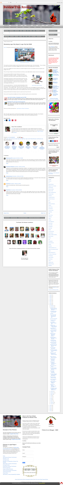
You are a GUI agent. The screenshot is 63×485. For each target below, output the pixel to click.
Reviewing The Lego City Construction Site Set (53, 345)
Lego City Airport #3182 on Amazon (37, 85)
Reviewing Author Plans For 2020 (53, 377)
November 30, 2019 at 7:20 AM (17, 158)
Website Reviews (51, 263)
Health (29, 36)
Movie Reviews (12, 30)
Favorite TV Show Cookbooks (53, 320)
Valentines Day (51, 262)
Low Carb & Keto (51, 231)
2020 (50, 303)
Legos (26, 138)
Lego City (5, 47)
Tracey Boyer (32, 27)
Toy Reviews (12, 36)
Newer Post (6, 213)
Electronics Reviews (52, 203)
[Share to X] (18, 137)
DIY (49, 200)
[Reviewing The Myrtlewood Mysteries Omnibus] (14, 145)
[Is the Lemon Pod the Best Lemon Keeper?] (21, 145)
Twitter (38, 131)
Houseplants (50, 226)
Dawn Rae (8, 183)
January (51, 403)
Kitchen (50, 229)
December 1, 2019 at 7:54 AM (19, 166)
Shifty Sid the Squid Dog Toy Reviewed (55, 79)
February (52, 402)
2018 (50, 405)
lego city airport (14, 138)
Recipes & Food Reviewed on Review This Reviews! (52, 334)
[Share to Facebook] (19, 137)
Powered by (52, 133)
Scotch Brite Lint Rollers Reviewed (53, 328)
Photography (38, 30)
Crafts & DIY (16, 36)
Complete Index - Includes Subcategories (34, 217)
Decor (21, 30)
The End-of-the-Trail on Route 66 (56, 75)
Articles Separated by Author (28, 479)
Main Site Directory (6, 217)
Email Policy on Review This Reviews (9, 466)
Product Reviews (6, 36)
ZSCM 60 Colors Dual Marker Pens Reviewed (53, 338)
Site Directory (20, 479)
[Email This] (17, 137)
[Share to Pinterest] (20, 137)
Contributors (52, 46)
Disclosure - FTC (6, 458)
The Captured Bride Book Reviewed (53, 311)
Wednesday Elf (28, 25)
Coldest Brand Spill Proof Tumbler (35, 147)
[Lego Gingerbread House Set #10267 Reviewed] (42, 145)
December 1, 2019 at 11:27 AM (18, 176)
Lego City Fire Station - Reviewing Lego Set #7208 (53, 385)
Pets (23, 36)
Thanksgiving (51, 255)
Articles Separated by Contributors (23, 217)
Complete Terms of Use (14, 433)
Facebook (15, 132)
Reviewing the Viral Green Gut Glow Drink (7, 147)
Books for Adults (51, 189)
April (51, 399)
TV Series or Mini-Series (52, 254)
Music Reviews (17, 30)
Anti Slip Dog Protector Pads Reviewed (55, 94)
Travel (34, 30)
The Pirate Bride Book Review (52, 348)
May (51, 398)
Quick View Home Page (14, 217)
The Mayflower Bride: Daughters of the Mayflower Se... (53, 389)
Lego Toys (23, 138)
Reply (7, 163)
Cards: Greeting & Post (52, 192)
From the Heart (39, 36)
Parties (50, 237)
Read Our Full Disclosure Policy (53, 289)
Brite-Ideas (34, 25)
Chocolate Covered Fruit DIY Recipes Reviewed (53, 369)
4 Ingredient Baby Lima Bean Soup (53, 340)
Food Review (51, 208)
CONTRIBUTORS (6, 25)
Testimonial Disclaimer (7, 471)
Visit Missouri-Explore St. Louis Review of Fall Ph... (53, 350)
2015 (50, 409)
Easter (50, 202)
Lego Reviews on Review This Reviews (23, 108)
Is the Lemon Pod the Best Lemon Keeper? (21, 147)
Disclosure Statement (42, 483)
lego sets (19, 138)
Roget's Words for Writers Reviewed (53, 357)
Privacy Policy (5, 473)
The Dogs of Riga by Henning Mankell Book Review (53, 375)
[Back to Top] (61, 483)
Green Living (51, 215)
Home (25, 213)
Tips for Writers (34, 36)
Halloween (50, 216)
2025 (50, 296)
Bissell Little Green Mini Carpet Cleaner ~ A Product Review (56, 87)
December (52, 305)
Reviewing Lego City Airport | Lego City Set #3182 (53, 309)
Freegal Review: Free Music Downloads (52, 359)
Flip (22, 137)
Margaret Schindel (13, 27)
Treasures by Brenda (51, 25)
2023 (50, 299)
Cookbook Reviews (52, 197)
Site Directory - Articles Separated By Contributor (11, 474)
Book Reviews (6, 30)
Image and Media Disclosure (8, 469)
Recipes (31, 30)
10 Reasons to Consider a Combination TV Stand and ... (53, 363)
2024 (50, 297)
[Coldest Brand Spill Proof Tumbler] (35, 145)
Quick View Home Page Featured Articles (41, 479)
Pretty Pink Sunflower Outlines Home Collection (55, 91)
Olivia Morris (40, 25)
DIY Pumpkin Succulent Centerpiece (52, 372)
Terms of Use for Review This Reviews (9, 470)
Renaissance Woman (10, 166)
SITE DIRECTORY (51, 34)
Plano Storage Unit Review (53, 366)
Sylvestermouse (13, 25)
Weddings (50, 265)
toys (42, 138)
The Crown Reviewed (53, 318)
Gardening (24, 30)
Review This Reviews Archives (53, 249)
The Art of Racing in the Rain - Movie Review (53, 331)
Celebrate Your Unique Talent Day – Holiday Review (53, 326)
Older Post (43, 213)
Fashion (50, 205)
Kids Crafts (50, 228)
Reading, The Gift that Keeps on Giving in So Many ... (53, 354)
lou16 (29, 138)
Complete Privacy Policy (16, 439)
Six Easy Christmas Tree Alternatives (53, 343)
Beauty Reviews (6, 32)
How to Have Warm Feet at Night (53, 379)
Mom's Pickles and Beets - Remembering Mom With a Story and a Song (56, 71)
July (51, 395)
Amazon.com (55, 287)
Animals (50, 179)
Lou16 (45, 25)
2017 (50, 406)
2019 (50, 304)
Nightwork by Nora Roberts (55, 82)
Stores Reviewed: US (52, 252)
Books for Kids (51, 190)
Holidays (20, 36)
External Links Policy (6, 467)
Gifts (27, 30)
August (51, 394)
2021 (50, 301)
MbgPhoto (19, 25)
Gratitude (51, 313)
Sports (26, 36)
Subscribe (54, 130)
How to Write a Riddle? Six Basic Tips (53, 323)
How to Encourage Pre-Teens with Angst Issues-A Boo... (53, 316)
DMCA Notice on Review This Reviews (10, 463)
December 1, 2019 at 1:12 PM (15, 183)
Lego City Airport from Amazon (24, 62)
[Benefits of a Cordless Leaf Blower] (28, 145)
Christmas (50, 195)
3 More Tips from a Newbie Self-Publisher (53, 382)
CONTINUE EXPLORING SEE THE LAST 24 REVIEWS (53, 99)
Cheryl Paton (38, 27)
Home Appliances (51, 221)
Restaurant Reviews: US (52, 247)
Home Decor (51, 223)
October (51, 391)
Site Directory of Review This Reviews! (10, 457)
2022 (50, 300)
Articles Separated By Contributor (47, 27)
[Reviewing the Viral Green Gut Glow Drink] (7, 145)
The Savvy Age (6, 27)
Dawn (24, 25)
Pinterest (41, 131)
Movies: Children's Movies (53, 234)
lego (7, 138)
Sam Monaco (26, 27)
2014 (50, 410)
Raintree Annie (20, 27)
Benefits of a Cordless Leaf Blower (28, 147)
